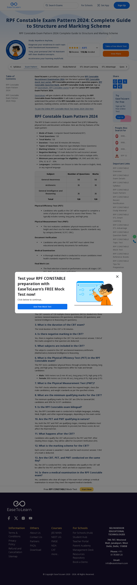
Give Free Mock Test (42, 306)
